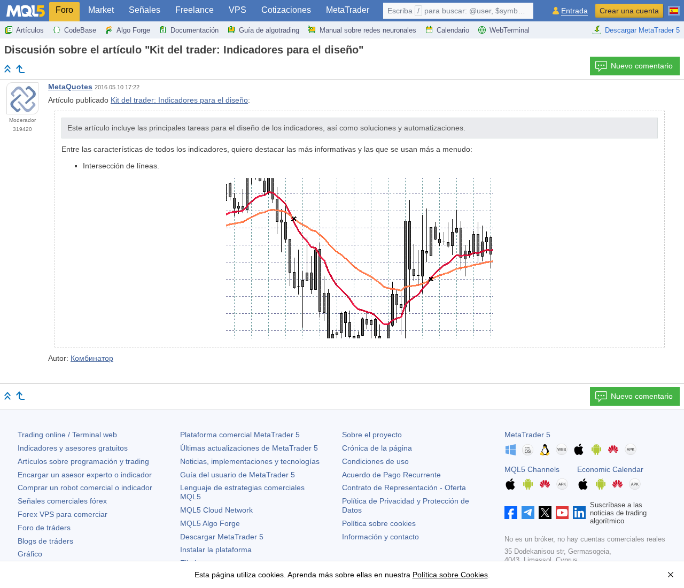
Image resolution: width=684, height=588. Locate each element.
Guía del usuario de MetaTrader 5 (237, 474)
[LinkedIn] (579, 512)
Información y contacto (380, 536)
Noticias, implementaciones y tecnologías (250, 461)
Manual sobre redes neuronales (368, 30)
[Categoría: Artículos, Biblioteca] (20, 69)
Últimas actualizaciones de (249, 448)
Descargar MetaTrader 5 (642, 30)
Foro (64, 9)
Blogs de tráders (45, 541)
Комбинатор (92, 358)
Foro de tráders (44, 527)
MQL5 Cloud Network (216, 510)
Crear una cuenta (629, 10)
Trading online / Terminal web (67, 434)
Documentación (194, 30)
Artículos (30, 30)
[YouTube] (562, 512)
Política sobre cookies (379, 523)
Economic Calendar (610, 469)
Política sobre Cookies (450, 574)
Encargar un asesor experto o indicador (85, 474)
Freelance (194, 9)
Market (101, 9)
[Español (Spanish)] (674, 6)
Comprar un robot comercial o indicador (85, 487)
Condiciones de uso (375, 461)
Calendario (453, 30)
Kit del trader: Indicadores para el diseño (179, 100)
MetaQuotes (70, 86)
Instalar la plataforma (216, 549)
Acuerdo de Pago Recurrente (391, 474)
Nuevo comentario (642, 65)
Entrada (574, 11)
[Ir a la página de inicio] (7, 69)
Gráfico (30, 554)
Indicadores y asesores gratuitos (73, 448)
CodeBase (80, 30)
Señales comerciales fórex (62, 501)
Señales (144, 9)
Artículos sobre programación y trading (83, 461)
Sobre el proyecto (372, 434)
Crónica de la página (377, 448)
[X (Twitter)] (545, 512)
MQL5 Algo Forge (210, 523)
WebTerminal (509, 30)
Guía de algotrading (269, 30)
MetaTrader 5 (527, 434)
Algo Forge (133, 30)
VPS (237, 9)
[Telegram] (528, 512)
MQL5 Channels (531, 469)
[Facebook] (510, 512)
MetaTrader (347, 9)
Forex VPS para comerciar (62, 514)
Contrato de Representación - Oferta (404, 487)
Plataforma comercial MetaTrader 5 (240, 434)
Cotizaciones (286, 9)
